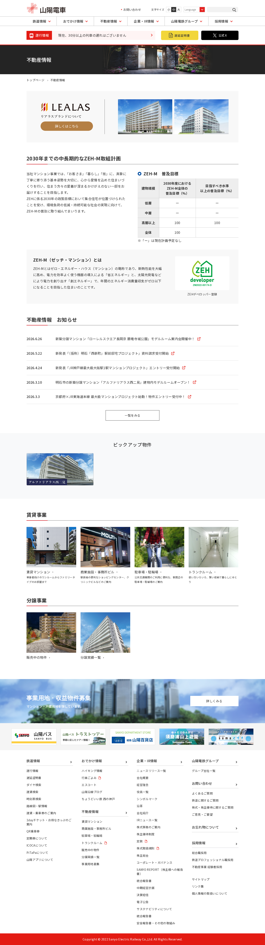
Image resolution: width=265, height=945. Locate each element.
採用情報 (221, 21)
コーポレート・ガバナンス (154, 862)
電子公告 (142, 902)
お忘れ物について (205, 827)
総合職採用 (199, 853)
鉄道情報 (39, 21)
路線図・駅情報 (36, 806)
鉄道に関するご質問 (205, 800)
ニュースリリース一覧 (151, 771)
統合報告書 (144, 881)
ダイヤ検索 (33, 785)
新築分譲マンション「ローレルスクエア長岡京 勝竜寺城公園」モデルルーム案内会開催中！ (125, 338)
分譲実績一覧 (91, 657)
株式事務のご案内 (148, 827)
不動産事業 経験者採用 (207, 867)
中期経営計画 (145, 888)
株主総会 (142, 855)
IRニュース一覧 (147, 820)
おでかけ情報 (73, 21)
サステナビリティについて (154, 909)
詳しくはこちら (66, 126)
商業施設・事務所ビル (97, 571)
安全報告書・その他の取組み (156, 923)
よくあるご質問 (202, 793)
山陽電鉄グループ (184, 21)
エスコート (89, 785)
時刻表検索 (33, 799)
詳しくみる (214, 701)
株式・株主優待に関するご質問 (212, 807)
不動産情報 (108, 21)
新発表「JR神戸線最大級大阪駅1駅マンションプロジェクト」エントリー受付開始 (117, 367)
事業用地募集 (90, 864)
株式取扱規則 (145, 848)
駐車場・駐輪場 (146, 571)
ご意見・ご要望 (202, 814)
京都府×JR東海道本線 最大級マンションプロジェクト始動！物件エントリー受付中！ (120, 396)
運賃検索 (32, 792)
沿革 (140, 806)
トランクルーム (200, 571)
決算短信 (142, 895)
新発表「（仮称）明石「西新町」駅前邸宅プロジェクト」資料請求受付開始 (112, 353)
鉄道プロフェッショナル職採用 (212, 860)
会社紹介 (142, 813)
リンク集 (198, 886)
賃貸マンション (38, 571)
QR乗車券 (33, 831)
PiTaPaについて (37, 852)
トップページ (35, 80)
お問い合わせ (132, 9)
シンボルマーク (147, 799)
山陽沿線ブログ (92, 792)
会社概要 (142, 778)
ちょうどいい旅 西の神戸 (98, 799)
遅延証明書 (33, 778)
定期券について (36, 838)
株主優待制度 (145, 834)
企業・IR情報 (144, 21)
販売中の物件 (36, 657)
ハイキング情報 (92, 771)
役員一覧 (142, 792)
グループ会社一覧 (204, 771)
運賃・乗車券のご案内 (41, 813)
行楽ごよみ (89, 778)
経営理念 (142, 785)
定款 (140, 841)
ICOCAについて (36, 845)
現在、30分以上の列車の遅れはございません (92, 35)
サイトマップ (201, 879)
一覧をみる (133, 415)
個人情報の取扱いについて (210, 893)
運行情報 (32, 771)
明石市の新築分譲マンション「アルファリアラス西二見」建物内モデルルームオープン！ (122, 382)
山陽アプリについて (39, 860)
